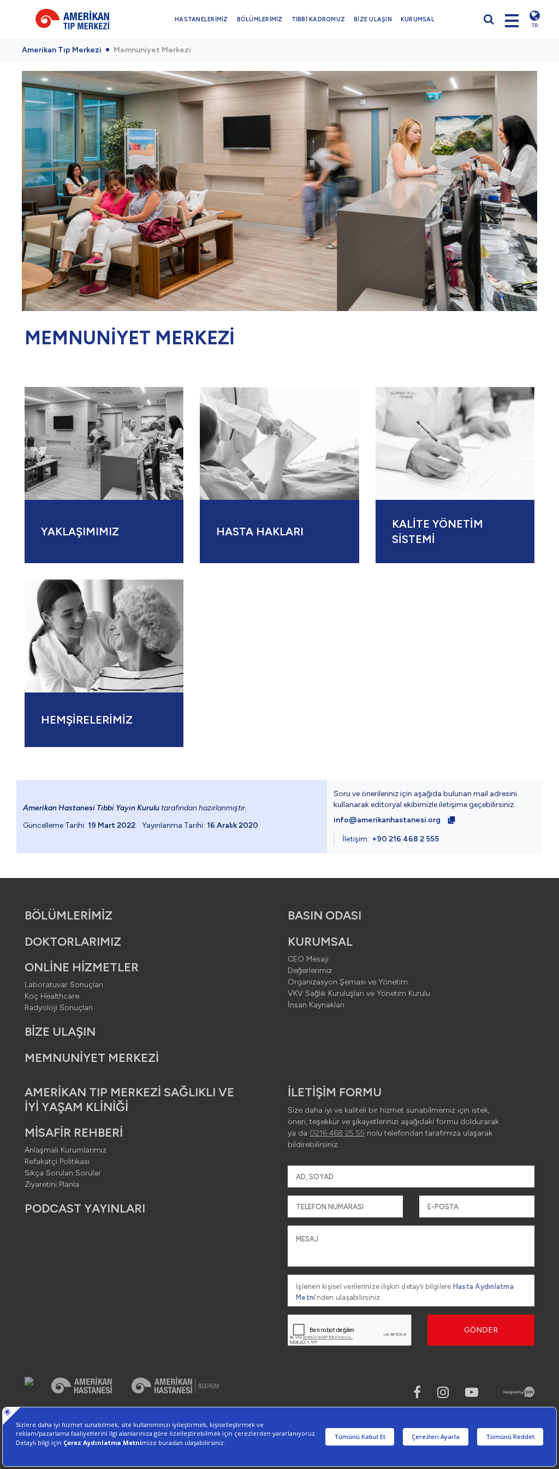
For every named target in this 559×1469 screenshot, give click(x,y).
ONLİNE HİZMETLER (82, 967)
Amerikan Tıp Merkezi (62, 50)
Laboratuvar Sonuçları (64, 984)
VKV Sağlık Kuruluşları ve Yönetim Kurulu (359, 993)
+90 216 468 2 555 (405, 839)
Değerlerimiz (310, 970)
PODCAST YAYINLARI (85, 1208)
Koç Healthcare (52, 996)
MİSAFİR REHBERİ (74, 1132)
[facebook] (417, 1392)
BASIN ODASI (324, 915)
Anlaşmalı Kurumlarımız (65, 1150)
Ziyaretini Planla (52, 1184)
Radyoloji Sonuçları (59, 1007)
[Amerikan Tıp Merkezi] (72, 19)
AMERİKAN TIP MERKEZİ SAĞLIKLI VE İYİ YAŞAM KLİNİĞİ (129, 1099)
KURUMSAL (418, 19)
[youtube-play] (471, 1392)
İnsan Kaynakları (316, 1005)
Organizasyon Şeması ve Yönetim (348, 982)
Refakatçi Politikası (57, 1161)
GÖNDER (481, 1330)
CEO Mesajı (308, 959)
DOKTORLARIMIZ (73, 941)
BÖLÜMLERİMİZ (260, 19)
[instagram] (443, 1392)
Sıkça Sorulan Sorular (63, 1173)
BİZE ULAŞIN (373, 19)
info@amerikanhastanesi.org (387, 820)
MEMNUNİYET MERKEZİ (92, 1057)
